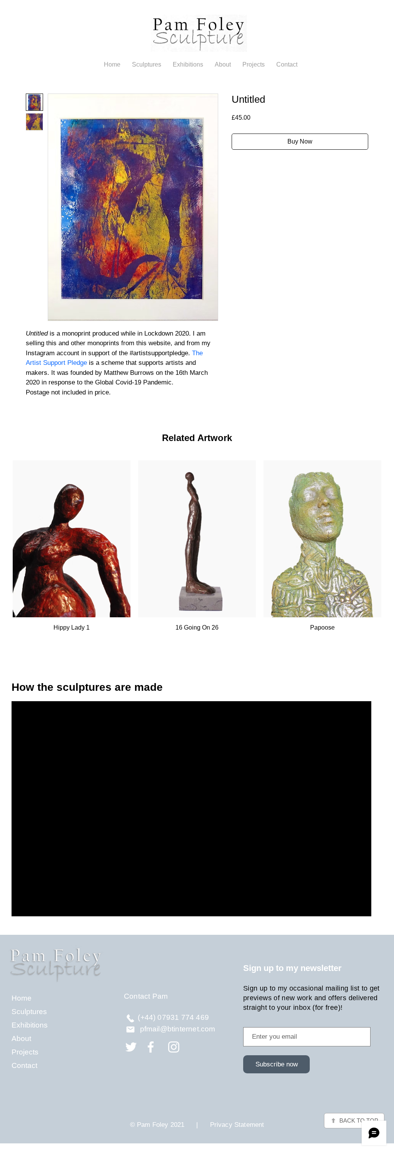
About (21, 1038)
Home (22, 998)
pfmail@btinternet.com (177, 1029)
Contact (24, 1065)
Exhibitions (30, 1025)
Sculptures (29, 1012)
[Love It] (130, 1018)
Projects (25, 1052)
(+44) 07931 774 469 (173, 1017)
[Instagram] (173, 1046)
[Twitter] (131, 1046)
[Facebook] (150, 1046)
